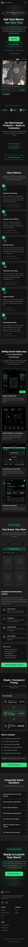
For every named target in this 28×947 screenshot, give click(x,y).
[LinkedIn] (6, 902)
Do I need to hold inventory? (11, 832)
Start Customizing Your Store (14, 665)
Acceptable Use (5, 930)
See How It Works (14, 44)
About (16, 910)
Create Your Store (13, 874)
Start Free (14, 39)
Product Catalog (5, 912)
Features (3, 910)
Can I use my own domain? (11, 819)
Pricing (2, 915)
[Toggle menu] (25, 2)
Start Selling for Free (14, 765)
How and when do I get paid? (12, 802)
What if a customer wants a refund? (11, 825)
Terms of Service (5, 925)
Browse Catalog (14, 147)
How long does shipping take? (12, 813)
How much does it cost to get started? (12, 795)
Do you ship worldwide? (10, 807)
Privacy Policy (4, 927)
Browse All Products (14, 157)
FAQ (2, 918)
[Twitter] (2, 902)
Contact (17, 912)
